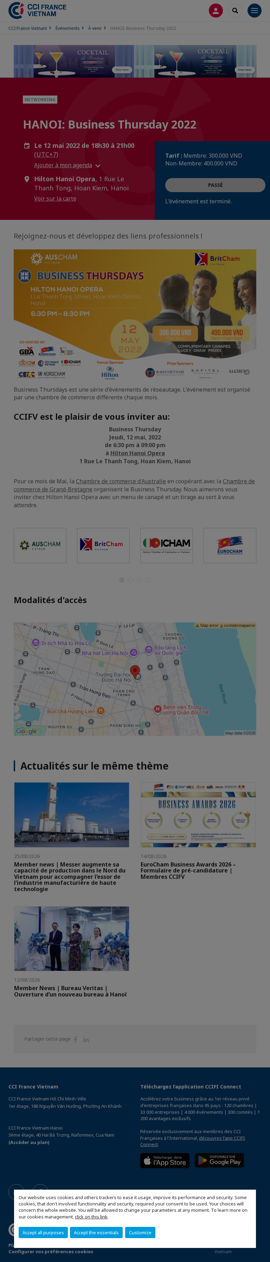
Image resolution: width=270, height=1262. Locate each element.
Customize (140, 1232)
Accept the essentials (96, 1232)
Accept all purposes (43, 1232)
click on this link (91, 1217)
